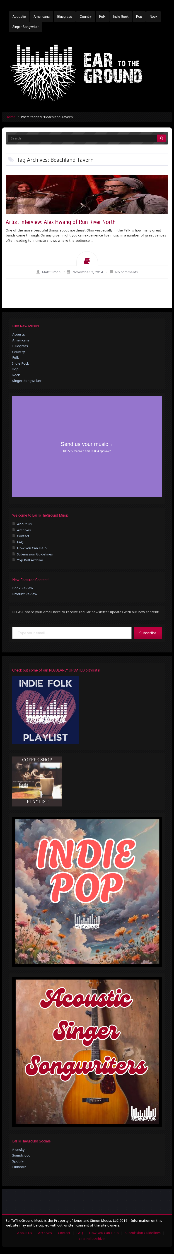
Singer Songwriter (25, 27)
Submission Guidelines (35, 554)
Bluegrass (64, 17)
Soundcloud (21, 1155)
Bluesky (18, 1149)
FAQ (20, 542)
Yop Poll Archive (30, 560)
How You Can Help (32, 548)
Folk (102, 17)
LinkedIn (19, 1166)
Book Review (22, 588)
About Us (24, 524)
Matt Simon (51, 272)
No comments (126, 272)
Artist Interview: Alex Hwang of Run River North (61, 222)
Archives (24, 530)
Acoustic (19, 17)
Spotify (18, 1161)
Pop (139, 17)
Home (10, 116)
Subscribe (147, 632)
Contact (23, 536)
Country (86, 17)
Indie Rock (120, 17)
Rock (153, 17)
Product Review (24, 594)
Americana (42, 17)
